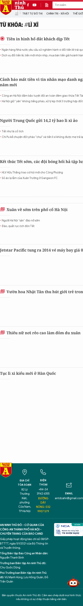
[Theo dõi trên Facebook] (29, 5)
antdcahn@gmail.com (69, 498)
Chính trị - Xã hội (57, 13)
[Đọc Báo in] (49, 5)
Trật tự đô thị (32, 13)
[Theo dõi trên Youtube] (34, 5)
